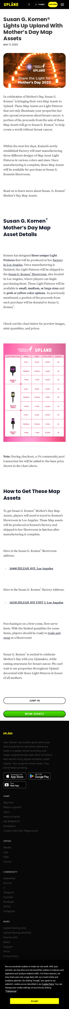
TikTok (6, 906)
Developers (9, 826)
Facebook (8, 901)
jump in (34, 700)
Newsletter (9, 878)
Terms (6, 951)
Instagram (9, 911)
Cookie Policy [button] (48, 984)
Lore (5, 852)
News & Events (11, 816)
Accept (34, 1001)
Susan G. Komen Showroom (27, 274)
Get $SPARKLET (11, 821)
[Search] (29, 4)
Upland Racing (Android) (17, 932)
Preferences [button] (11, 991)
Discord (7, 883)
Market (7, 847)
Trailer (41, 4)
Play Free (8, 802)
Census (7, 861)
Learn (6, 811)
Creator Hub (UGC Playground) (20, 830)
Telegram (8, 892)
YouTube (8, 897)
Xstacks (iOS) (10, 937)
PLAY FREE (53, 4)
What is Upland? (12, 807)
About (6, 942)
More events (34, 713)
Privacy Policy (10, 956)
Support (7, 946)
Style (6, 856)
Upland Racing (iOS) (14, 928)
